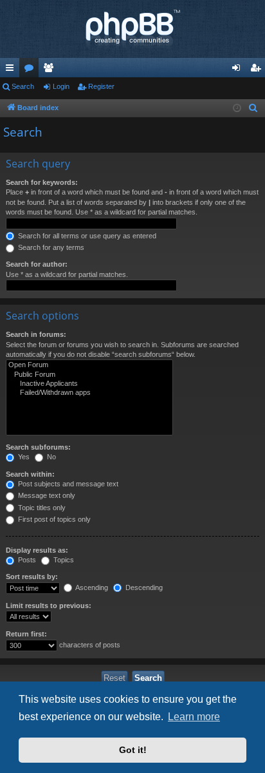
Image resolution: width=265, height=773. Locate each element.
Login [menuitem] (239, 70)
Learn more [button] (194, 716)
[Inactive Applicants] (89, 383)
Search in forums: (36, 334)
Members (51, 70)
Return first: (26, 634)
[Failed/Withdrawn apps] (89, 392)
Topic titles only (41, 507)
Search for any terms (50, 247)
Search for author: (37, 264)
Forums (31, 70)
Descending (143, 587)
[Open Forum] (89, 365)
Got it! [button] (133, 750)
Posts (26, 560)
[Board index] (132, 29)
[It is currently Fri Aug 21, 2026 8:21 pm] (237, 108)
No (50, 457)
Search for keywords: (42, 182)
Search (23, 86)
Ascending (91, 587)
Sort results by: (32, 576)
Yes (23, 457)
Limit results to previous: (48, 605)
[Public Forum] (89, 374)
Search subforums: (38, 447)
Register (101, 86)
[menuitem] (253, 108)
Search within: (30, 474)
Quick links (12, 70)
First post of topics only (53, 519)
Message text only (45, 495)
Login (61, 86)
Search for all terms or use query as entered (86, 236)
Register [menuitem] (258, 70)
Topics (62, 560)
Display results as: (37, 550)
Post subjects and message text (67, 484)
